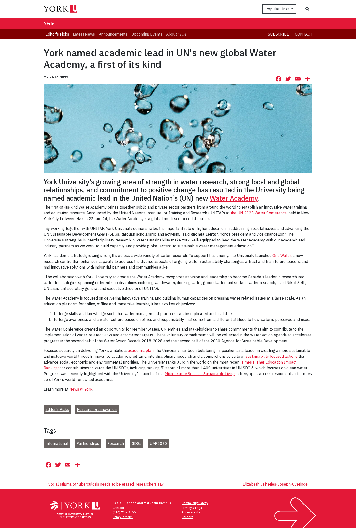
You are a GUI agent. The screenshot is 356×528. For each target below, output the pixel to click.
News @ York (80, 389)
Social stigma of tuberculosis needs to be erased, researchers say (104, 484)
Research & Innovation (97, 409)
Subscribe (278, 34)
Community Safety (195, 503)
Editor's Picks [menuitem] (57, 34)
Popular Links (277, 9)
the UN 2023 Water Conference (259, 212)
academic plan (141, 350)
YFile (49, 23)
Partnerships (88, 443)
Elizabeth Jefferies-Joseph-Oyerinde (277, 484)
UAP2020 (158, 443)
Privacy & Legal (192, 508)
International (56, 443)
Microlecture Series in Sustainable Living (200, 373)
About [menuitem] (176, 34)
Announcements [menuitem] (113, 34)
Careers (187, 517)
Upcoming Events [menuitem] (146, 34)
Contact (303, 34)
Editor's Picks (57, 409)
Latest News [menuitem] (84, 34)
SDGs (136, 443)
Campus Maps (123, 517)
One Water (281, 255)
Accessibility (191, 512)
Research (115, 443)
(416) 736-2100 (124, 512)
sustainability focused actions (271, 356)
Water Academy (234, 198)
